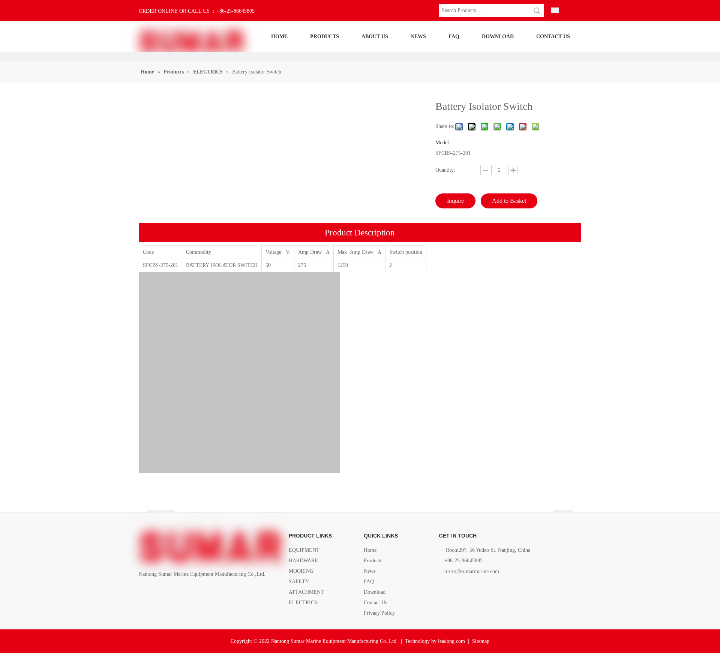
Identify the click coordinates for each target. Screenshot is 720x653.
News (369, 571)
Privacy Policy (379, 613)
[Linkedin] (156, 591)
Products (373, 560)
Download (375, 592)
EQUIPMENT (304, 550)
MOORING (301, 571)
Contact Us (375, 602)
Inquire (455, 201)
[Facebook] (143, 591)
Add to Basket (509, 201)
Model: (442, 142)
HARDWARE (303, 560)
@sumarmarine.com (471, 571)
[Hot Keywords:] (537, 10)
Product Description (360, 232)
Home (370, 550)
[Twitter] (169, 591)
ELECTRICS (303, 602)
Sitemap (480, 641)
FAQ (369, 581)
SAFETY (299, 581)
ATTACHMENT (306, 592)
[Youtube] (181, 591)
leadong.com (451, 641)
